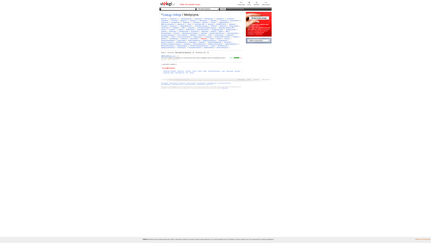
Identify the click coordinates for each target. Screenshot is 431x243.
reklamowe (223, 26)
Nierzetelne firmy (180, 72)
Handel (194, 71)
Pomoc (249, 4)
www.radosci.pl (201, 84)
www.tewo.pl (182, 83)
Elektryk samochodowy (215, 44)
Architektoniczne (181, 42)
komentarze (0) (174, 59)
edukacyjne (204, 31)
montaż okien (165, 27)
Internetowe (220, 18)
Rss (187, 72)
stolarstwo (232, 24)
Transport (236, 36)
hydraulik (202, 42)
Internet (200, 71)
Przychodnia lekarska (194, 47)
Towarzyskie (224, 20)
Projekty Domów (231, 29)
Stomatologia (174, 38)
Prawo (210, 35)
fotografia (164, 26)
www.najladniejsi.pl (166, 84)
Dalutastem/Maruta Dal (215, 42)
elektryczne (180, 24)
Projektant (176, 27)
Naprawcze (186, 22)
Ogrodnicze (173, 26)
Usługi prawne (197, 36)
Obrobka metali (184, 31)
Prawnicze (193, 20)
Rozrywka (237, 71)
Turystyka (188, 71)
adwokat (163, 38)
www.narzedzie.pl (191, 83)
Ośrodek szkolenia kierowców (199, 45)
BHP (227, 31)
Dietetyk (213, 31)
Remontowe (203, 20)
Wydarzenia (180, 71)
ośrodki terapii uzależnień (222, 36)
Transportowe (234, 20)
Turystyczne (165, 22)
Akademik (193, 35)
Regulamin (256, 4)
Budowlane (173, 18)
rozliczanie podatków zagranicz (206, 27)
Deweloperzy (182, 47)
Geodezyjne (198, 18)
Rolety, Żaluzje (234, 26)
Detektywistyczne (186, 18)
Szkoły (173, 36)
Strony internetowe (222, 47)
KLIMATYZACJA (221, 24)
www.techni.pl (209, 84)
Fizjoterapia (192, 42)
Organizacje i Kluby (168, 72)
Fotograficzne (175, 22)
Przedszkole (195, 31)
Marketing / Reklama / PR (226, 27)
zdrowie (213, 22)
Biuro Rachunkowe (203, 29)
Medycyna (204, 38)
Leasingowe (165, 20)
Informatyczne (209, 18)
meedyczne (184, 38)
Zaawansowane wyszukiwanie (235, 9)
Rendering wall (222, 45)
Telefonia (205, 22)
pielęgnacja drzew (217, 29)
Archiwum (214, 26)
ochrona (163, 29)
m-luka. (170, 79)
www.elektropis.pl (201, 83)
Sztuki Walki (165, 36)
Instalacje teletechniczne (217, 33)
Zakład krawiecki (209, 47)
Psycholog (187, 44)
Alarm (189, 24)
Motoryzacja (229, 71)
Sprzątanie (191, 27)
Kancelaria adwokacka (168, 35)
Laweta (213, 45)
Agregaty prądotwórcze (168, 47)
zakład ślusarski (224, 22)
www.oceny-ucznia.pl (190, 84)
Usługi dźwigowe (182, 45)
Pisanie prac (173, 31)
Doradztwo (202, 35)
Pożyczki (176, 33)
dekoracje (211, 24)
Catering (163, 31)
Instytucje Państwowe (214, 71)
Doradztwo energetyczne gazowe (171, 44)
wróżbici (181, 29)
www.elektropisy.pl (212, 83)
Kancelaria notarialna (201, 26)
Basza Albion (194, 38)
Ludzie (223, 71)
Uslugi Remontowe (186, 26)
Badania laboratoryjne (167, 45)
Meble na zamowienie (167, 24)
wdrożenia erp (219, 35)
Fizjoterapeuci (223, 40)
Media (205, 71)
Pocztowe (175, 20)
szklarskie (204, 33)
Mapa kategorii (266, 4)
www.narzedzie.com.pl (177, 84)
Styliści (221, 31)
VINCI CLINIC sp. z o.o (168, 56)
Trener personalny (232, 33)
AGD (183, 27)
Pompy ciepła (181, 40)
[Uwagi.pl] (170, 5)
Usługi (177, 14)
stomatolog (208, 36)
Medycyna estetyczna (209, 40)
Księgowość (230, 35)
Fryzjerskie (196, 22)
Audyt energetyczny (194, 40)
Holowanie (227, 42)
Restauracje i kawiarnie (169, 71)
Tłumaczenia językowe (168, 40)
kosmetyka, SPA (200, 24)
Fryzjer (212, 38)
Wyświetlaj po (199, 52)
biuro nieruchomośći (184, 36)
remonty (227, 38)
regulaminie (225, 88)
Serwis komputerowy (199, 44)
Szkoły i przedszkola (167, 42)
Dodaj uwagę (241, 4)
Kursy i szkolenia (182, 35)
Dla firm (219, 38)
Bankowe (164, 18)
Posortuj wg (170, 52)
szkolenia (172, 29)
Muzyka (192, 72)
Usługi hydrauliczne (231, 44)
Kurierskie (230, 18)
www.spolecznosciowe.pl (224, 83)
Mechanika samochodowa (190, 33)
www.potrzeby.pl (173, 83)
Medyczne (184, 20)
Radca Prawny (190, 29)
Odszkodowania (166, 33)
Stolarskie (214, 20)
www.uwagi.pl (164, 83)
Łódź (177, 56)
